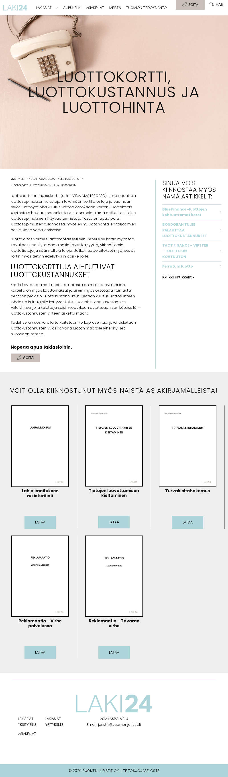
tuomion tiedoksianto (146, 7)
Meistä (115, 7)
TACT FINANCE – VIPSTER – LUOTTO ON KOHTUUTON (185, 251)
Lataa (40, 522)
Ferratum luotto (177, 266)
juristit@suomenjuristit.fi (119, 724)
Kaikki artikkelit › (178, 277)
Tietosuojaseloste (141, 770)
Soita (28, 358)
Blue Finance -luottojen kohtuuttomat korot (184, 212)
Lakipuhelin (71, 7)
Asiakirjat (95, 7)
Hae (219, 4)
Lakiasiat (44, 7)
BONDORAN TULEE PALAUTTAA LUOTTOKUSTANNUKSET (184, 230)
